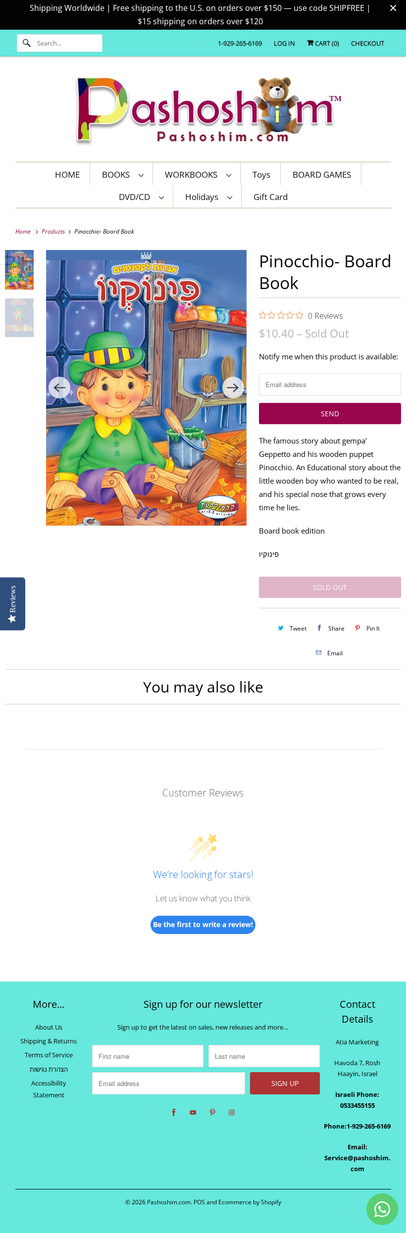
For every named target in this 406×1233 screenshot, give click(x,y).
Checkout (367, 43)
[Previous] (59, 387)
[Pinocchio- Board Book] (146, 388)
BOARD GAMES (322, 174)
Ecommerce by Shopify (249, 1202)
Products (54, 231)
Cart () (326, 43)
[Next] (233, 387)
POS (199, 1202)
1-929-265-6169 (240, 43)
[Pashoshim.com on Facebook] (173, 1112)
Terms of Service (49, 1054)
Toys (261, 174)
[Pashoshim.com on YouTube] (193, 1112)
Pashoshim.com (169, 1202)
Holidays (203, 196)
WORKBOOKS (193, 174)
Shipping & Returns (48, 1040)
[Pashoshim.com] (203, 111)
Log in (284, 43)
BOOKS (118, 174)
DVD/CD (136, 196)
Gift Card (271, 196)
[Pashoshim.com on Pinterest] (212, 1112)
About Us (48, 1027)
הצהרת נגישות (49, 1069)
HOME (67, 174)
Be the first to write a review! (203, 924)
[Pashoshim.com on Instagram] (231, 1112)
